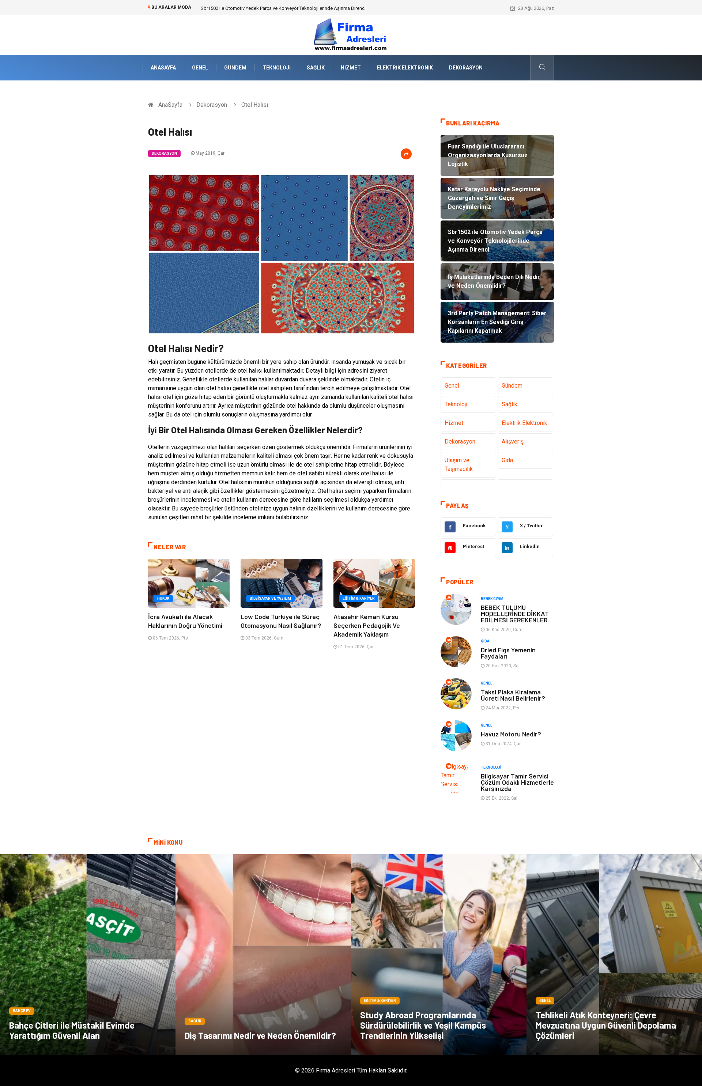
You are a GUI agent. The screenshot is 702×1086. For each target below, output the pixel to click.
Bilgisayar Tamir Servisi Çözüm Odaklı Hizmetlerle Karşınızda (517, 782)
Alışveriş (513, 441)
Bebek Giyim (492, 599)
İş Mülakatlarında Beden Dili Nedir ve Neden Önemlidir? (258, 8)
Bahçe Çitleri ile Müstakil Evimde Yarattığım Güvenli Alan (72, 1030)
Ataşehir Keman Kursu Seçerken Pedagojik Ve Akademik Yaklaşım (366, 625)
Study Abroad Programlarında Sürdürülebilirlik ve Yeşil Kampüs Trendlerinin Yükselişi (423, 1025)
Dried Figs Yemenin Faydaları (508, 653)
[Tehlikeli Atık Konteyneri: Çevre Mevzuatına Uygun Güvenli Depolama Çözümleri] (614, 954)
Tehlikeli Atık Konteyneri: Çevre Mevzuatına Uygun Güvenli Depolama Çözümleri (606, 1025)
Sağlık (316, 68)
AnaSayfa (163, 68)
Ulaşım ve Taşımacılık (459, 464)
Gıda (507, 460)
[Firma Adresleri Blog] (351, 34)
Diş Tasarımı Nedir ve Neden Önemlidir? (260, 1035)
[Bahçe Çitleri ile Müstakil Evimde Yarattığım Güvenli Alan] (88, 954)
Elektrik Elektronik (405, 68)
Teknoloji (277, 68)
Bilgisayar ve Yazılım (270, 598)
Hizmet (351, 68)
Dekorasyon (466, 68)
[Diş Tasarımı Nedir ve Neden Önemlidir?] (263, 954)
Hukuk (163, 598)
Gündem (235, 68)
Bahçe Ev (22, 1011)
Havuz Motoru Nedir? (511, 734)
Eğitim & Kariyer (359, 598)
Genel (200, 68)
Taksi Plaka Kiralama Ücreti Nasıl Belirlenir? (513, 695)
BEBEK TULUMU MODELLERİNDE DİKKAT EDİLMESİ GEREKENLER (515, 613)
